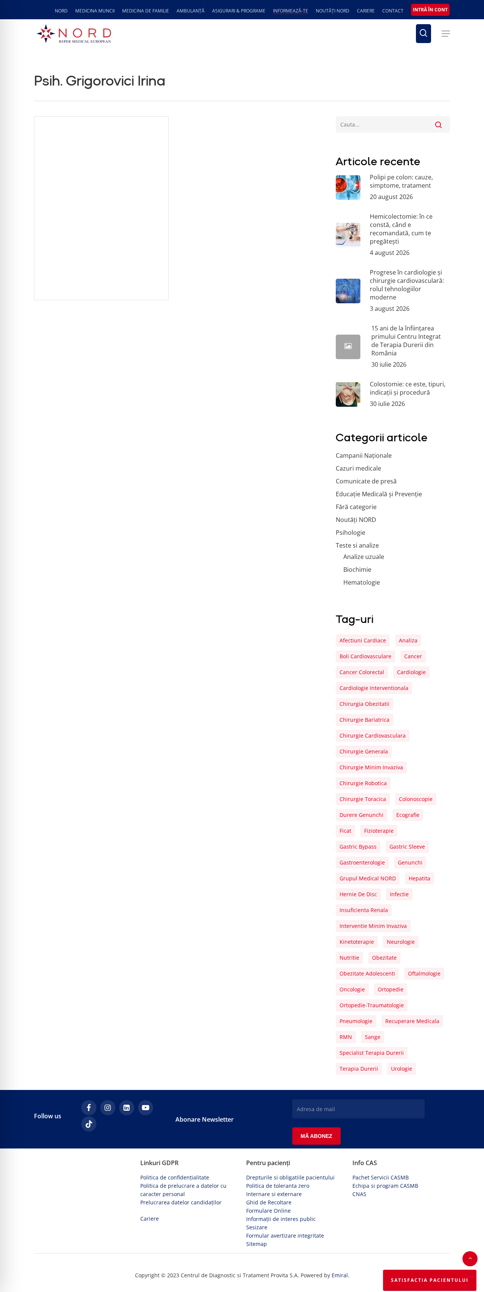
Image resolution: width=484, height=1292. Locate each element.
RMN (346, 1036)
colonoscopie (416, 799)
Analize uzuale (363, 557)
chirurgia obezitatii (364, 703)
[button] (446, 33)
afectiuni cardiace (363, 640)
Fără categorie (56, 296)
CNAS (359, 1194)
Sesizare (256, 1227)
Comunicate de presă (366, 481)
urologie (401, 1068)
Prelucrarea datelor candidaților (181, 1202)
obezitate (384, 957)
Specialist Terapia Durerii (372, 1052)
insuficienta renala (364, 910)
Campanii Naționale (364, 455)
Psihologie (350, 532)
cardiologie (411, 672)
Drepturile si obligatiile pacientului (290, 1177)
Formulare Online (268, 1210)
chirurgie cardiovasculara (373, 735)
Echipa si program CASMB (385, 1185)
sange (372, 1036)
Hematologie (361, 582)
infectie (399, 894)
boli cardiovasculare (365, 656)
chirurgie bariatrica (364, 719)
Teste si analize (357, 545)
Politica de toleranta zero (277, 1185)
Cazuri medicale (358, 468)
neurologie (401, 941)
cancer (413, 656)
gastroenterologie (362, 862)
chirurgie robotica (363, 783)
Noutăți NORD (356, 520)
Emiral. (340, 1275)
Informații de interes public (281, 1219)
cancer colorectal (362, 672)
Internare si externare (274, 1194)
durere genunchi (361, 814)
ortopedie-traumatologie (372, 1005)
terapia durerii (359, 1068)
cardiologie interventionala (374, 688)
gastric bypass (358, 846)
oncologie (352, 989)
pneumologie (356, 1021)
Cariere (149, 1218)
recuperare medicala (412, 1021)
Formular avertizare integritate (285, 1235)
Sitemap (256, 1243)
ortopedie (390, 989)
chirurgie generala (364, 751)
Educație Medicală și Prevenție (379, 494)
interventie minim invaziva (373, 925)
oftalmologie (424, 973)
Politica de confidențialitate (174, 1177)
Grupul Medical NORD (368, 878)
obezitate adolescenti (367, 973)
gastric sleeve (407, 846)
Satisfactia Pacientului (429, 1280)
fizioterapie (379, 830)
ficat (345, 830)
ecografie (407, 814)
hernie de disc (358, 894)
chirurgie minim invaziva (371, 767)
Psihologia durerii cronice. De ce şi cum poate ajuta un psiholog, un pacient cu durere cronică (101, 267)
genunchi (410, 862)
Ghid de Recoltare (269, 1202)
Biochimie (357, 569)
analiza (408, 640)
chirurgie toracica (363, 799)
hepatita (419, 878)
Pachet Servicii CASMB (380, 1177)
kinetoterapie (357, 941)
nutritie (349, 957)
